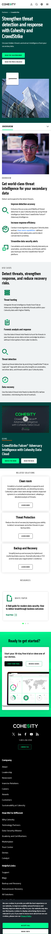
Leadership (7, 772)
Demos (5, 852)
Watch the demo (10, 461)
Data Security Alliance (12, 830)
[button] (25, 606)
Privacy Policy (26, 916)
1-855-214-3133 (25, 740)
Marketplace (7, 841)
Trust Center (7, 847)
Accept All (25, 925)
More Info (25, 931)
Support (5, 872)
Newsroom (7, 777)
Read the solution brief (13, 55)
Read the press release (13, 62)
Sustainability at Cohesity (13, 805)
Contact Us (25, 747)
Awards (5, 794)
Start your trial (13, 664)
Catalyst (5, 858)
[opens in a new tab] (13, 734)
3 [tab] (28, 623)
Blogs (4, 877)
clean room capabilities (26, 230)
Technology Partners (11, 825)
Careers (5, 788)
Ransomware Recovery (12, 888)
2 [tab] (25, 623)
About (5, 766)
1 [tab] (23, 623)
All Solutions (7, 894)
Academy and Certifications (14, 836)
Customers (7, 799)
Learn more (25, 505)
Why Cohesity (8, 819)
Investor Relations (10, 783)
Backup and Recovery (11, 883)
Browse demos (34, 664)
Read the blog (29, 461)
